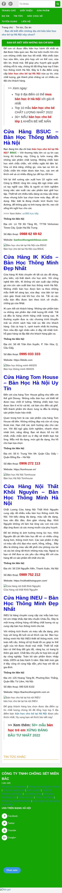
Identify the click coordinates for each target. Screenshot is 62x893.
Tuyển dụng (9, 21)
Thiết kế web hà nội (13, 790)
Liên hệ (26, 21)
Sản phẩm (43, 10)
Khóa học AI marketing (14, 786)
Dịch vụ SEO (33, 790)
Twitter (10, 823)
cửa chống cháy (33, 793)
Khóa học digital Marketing (16, 801)
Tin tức (18, 16)
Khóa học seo (25, 797)
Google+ (11, 837)
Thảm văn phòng (44, 797)
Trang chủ (9, 10)
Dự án (5, 16)
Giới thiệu (26, 10)
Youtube (11, 830)
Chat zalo (12, 870)
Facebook (12, 816)
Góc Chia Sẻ (35, 16)
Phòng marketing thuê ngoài (43, 786)
